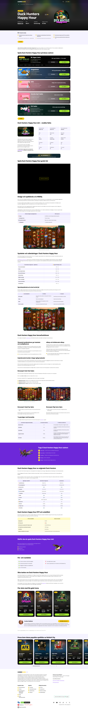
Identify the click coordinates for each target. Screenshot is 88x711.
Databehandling (42, 692)
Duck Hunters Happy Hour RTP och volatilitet (62, 35)
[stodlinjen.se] (28, 705)
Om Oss (41, 687)
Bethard (42, 460)
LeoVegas (42, 455)
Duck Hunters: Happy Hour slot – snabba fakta (26, 38)
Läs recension (25, 614)
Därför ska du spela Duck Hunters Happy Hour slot (62, 38)
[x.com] (69, 702)
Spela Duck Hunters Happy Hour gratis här (25, 40)
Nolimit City (20, 23)
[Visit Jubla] (24, 84)
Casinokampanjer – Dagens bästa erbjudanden (22, 691)
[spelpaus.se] (21, 705)
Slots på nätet (23, 4)
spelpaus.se (64, 77)
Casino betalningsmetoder (22, 697)
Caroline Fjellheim (22, 630)
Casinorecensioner (22, 687)
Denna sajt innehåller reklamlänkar (58, 680)
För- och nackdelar (58, 40)
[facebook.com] (66, 702)
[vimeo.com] (54, 702)
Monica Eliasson (32, 630)
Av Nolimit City (21, 607)
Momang (42, 457)
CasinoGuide (19, 4)
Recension (53, 62)
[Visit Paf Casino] (24, 108)
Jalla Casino (42, 450)
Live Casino (31, 687)
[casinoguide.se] (22, 707)
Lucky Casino (43, 452)
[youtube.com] (57, 702)
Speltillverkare (31, 690)
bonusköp (41, 419)
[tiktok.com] (63, 702)
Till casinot (64, 62)
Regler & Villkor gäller (67, 77)
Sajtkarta (30, 692)
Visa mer (20, 118)
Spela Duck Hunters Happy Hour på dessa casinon (25, 36)
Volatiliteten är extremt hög (22, 259)
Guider (20, 694)
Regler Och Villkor (43, 690)
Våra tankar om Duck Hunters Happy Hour (61, 42)
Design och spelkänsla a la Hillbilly (24, 42)
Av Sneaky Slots (39, 607)
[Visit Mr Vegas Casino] (24, 59)
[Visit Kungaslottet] (24, 71)
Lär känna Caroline (63, 621)
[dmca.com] (25, 702)
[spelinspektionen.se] (19, 702)
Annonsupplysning (56, 682)
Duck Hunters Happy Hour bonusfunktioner (44, 38)
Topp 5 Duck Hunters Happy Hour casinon (43, 40)
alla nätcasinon (20, 150)
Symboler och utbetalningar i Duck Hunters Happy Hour (44, 36)
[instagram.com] (60, 702)
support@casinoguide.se (56, 678)
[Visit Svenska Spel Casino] (24, 96)
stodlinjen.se (61, 77)
